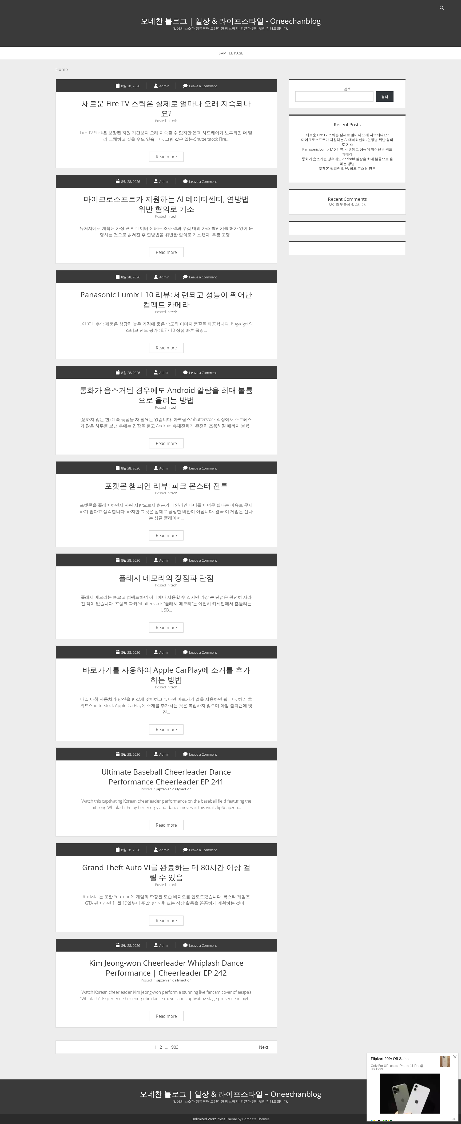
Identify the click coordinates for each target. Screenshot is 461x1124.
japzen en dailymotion (174, 789)
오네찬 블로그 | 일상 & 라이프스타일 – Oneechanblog (230, 1094)
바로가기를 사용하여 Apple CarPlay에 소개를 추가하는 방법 (166, 675)
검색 (347, 88)
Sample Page (231, 53)
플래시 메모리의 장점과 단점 (166, 578)
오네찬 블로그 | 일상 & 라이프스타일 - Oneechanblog (231, 21)
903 (174, 1047)
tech (173, 120)
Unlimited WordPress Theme (214, 1119)
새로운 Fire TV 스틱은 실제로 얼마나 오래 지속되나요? (166, 108)
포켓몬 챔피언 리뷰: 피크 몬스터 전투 (166, 485)
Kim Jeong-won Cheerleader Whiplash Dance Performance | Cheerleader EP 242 (166, 968)
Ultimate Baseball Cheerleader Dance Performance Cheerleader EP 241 (166, 777)
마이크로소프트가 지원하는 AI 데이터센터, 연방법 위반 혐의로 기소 (166, 204)
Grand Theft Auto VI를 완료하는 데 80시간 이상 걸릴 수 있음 (166, 872)
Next (263, 1047)
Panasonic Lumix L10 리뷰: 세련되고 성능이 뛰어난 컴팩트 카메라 (166, 299)
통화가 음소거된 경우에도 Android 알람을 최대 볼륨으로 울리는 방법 (166, 395)
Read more (169, 157)
